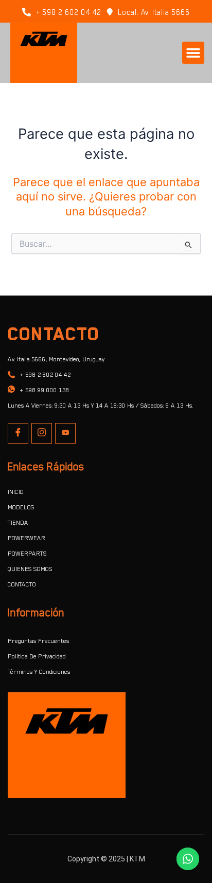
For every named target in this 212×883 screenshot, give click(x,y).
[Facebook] (18, 433)
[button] (193, 53)
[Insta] (41, 433)
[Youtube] (65, 433)
